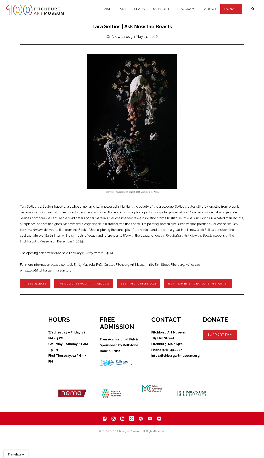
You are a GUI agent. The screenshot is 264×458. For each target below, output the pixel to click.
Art (123, 9)
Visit (108, 9)
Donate (231, 9)
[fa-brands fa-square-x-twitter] (132, 418)
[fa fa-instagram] (115, 418)
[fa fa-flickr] (159, 418)
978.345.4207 (172, 350)
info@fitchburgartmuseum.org (175, 355)
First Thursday (59, 355)
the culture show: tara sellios (83, 283)
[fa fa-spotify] (142, 418)
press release (35, 283)
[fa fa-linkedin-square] (123, 418)
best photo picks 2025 (138, 283)
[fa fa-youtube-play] (151, 418)
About (210, 9)
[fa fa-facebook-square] (106, 418)
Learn (140, 9)
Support (161, 9)
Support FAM (220, 334)
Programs (187, 9)
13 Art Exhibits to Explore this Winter (198, 283)
